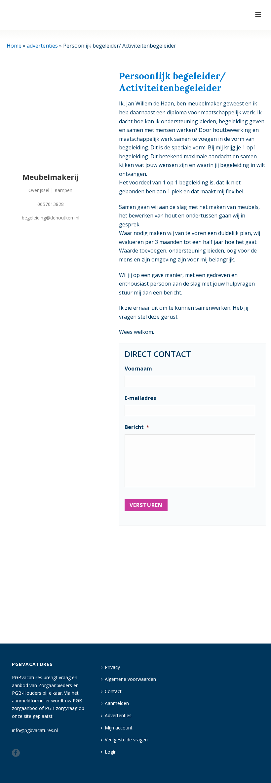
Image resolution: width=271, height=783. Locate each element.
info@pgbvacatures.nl (35, 730)
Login (111, 752)
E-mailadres (140, 398)
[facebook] (16, 753)
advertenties (42, 45)
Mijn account (119, 727)
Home (14, 45)
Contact (113, 691)
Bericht (137, 427)
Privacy (112, 667)
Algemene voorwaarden (130, 679)
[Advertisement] (192, 582)
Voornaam (138, 368)
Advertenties (118, 715)
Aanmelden (117, 703)
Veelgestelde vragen (126, 739)
